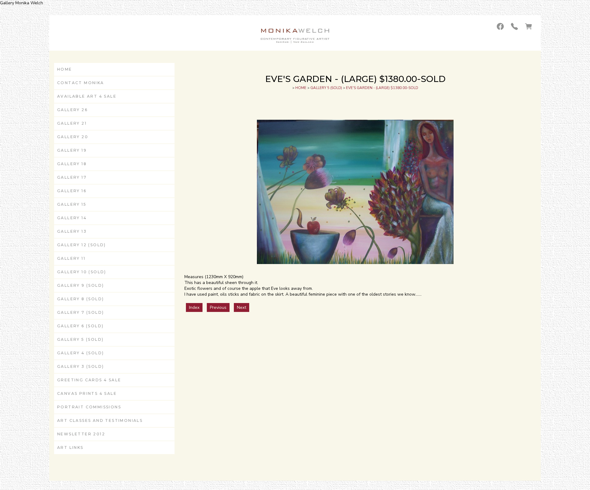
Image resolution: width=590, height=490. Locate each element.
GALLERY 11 (71, 258)
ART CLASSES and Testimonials (100, 420)
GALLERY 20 (72, 136)
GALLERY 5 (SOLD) (80, 339)
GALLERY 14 (72, 218)
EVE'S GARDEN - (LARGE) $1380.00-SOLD (382, 87)
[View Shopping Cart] (528, 26)
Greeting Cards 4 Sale (89, 380)
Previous (218, 307)
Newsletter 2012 (81, 434)
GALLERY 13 (72, 231)
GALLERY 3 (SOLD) (80, 366)
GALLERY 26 (72, 109)
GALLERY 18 (72, 163)
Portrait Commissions (89, 407)
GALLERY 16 (71, 191)
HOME (64, 69)
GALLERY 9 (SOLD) (80, 285)
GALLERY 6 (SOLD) (80, 326)
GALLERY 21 (72, 123)
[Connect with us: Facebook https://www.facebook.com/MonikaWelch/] (500, 26)
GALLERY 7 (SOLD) (80, 312)
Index (194, 307)
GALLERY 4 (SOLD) (80, 353)
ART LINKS (70, 447)
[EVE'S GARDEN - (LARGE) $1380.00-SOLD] (355, 263)
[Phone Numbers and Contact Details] (514, 26)
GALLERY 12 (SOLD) (81, 245)
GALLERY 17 (72, 177)
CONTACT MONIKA (80, 82)
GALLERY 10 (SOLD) (81, 272)
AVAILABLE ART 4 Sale (86, 96)
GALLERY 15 (71, 204)
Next (241, 307)
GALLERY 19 (72, 150)
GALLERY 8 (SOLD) (80, 299)
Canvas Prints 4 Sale (87, 393)
